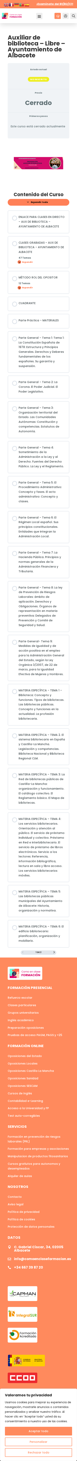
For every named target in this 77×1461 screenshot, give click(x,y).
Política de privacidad (23, 1212)
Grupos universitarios (23, 1013)
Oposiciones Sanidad (23, 1078)
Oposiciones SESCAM (23, 1086)
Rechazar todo (38, 1452)
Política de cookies (21, 1219)
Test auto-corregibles (24, 1116)
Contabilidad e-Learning (25, 1101)
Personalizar (38, 1442)
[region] (38, 1425)
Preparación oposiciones (26, 1028)
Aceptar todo (38, 1431)
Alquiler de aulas (20, 1176)
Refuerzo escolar (20, 998)
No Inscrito (38, 79)
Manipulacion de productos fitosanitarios (38, 1156)
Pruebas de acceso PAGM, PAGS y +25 (35, 1035)
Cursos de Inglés (20, 1093)
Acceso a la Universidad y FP (28, 1108)
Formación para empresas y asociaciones (38, 1149)
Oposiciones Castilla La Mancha (31, 1071)
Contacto (15, 1197)
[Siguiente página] (54, 952)
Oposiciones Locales (23, 1063)
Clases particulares (22, 1005)
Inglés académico (21, 1020)
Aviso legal (15, 1204)
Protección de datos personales (31, 1227)
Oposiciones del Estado (25, 1056)
